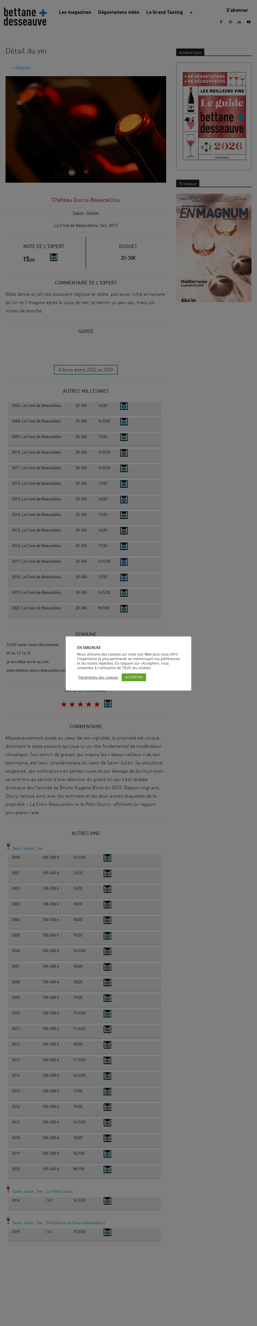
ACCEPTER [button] (134, 677)
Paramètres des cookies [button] (98, 677)
